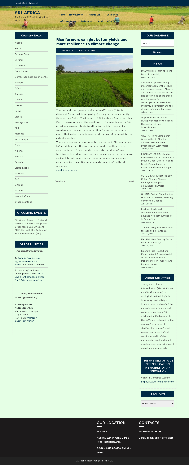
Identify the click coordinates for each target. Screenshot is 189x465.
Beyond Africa (22, 196)
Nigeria (19, 151)
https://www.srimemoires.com (157, 381)
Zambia (19, 190)
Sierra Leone (22, 168)
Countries (112, 14)
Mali (17, 128)
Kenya (18, 111)
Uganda (19, 185)
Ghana (18, 99)
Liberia (18, 116)
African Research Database (76, 21)
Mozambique (21, 139)
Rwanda (19, 156)
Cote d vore (21, 71)
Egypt (18, 88)
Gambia (19, 94)
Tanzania (19, 173)
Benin (18, 48)
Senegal (19, 162)
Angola (18, 42)
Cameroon (20, 65)
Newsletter (76, 14)
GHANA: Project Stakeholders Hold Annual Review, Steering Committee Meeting (157, 197)
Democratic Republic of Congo (31, 77)
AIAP (101, 21)
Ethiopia (19, 82)
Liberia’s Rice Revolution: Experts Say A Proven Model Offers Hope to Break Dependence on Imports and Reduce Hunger (156, 258)
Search (157, 52)
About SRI (95, 14)
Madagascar (21, 122)
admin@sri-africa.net (27, 3)
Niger (18, 145)
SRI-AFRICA (27, 12)
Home (62, 14)
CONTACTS (113, 21)
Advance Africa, (34, 280)
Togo (17, 179)
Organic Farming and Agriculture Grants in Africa (27, 261)
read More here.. (66, 170)
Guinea (18, 105)
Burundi (19, 60)
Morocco (19, 133)
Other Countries (23, 202)
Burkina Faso (22, 54)
